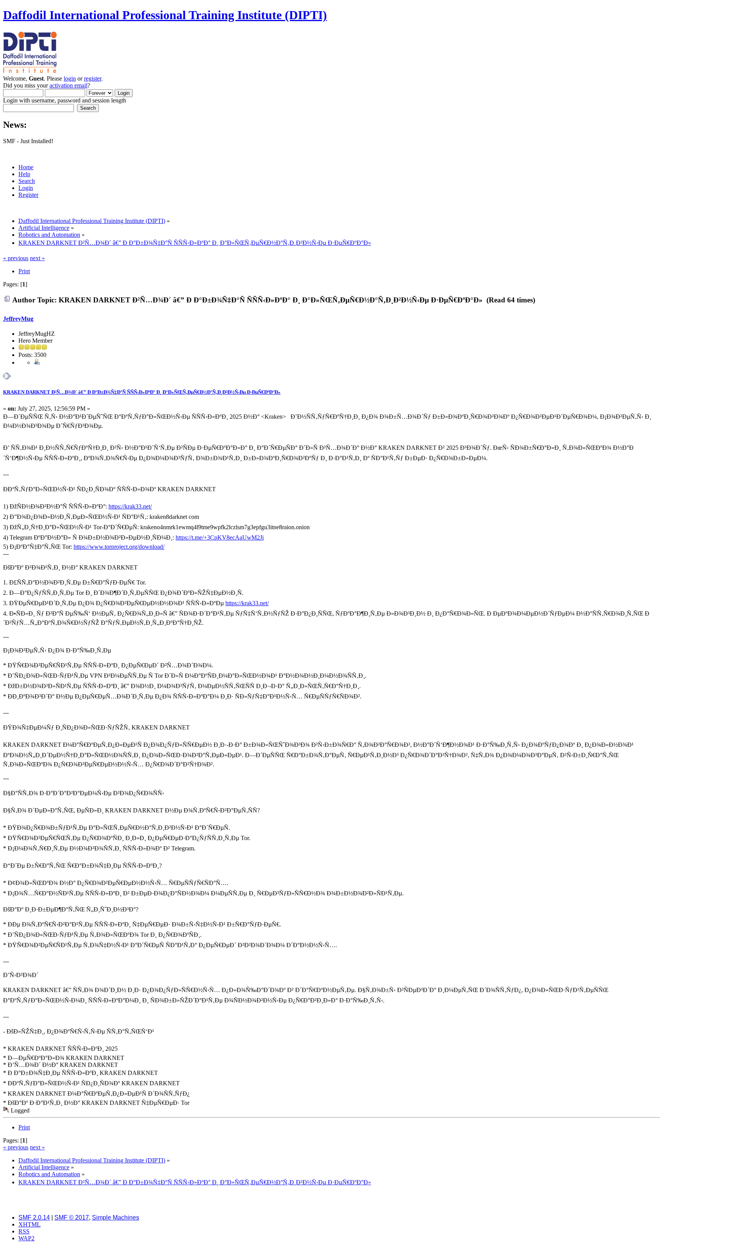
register (92, 78)
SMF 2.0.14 (34, 1217)
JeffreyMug (18, 318)
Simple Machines (115, 1217)
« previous (15, 258)
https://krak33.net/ (130, 506)
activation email (68, 85)
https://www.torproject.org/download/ (119, 546)
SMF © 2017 (71, 1217)
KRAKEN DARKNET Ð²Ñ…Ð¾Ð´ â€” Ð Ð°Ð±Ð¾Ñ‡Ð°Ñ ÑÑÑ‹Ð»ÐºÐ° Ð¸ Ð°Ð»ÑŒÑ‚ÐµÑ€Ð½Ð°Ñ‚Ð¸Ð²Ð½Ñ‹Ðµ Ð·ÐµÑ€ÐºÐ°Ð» (142, 392)
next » (37, 258)
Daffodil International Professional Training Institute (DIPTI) (165, 15)
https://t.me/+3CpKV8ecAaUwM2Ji (220, 537)
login (70, 78)
